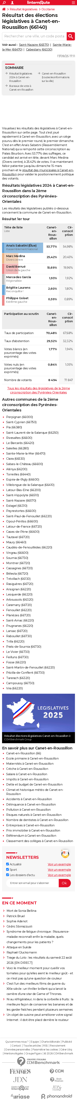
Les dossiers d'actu (22, 875)
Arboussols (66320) (19, 599)
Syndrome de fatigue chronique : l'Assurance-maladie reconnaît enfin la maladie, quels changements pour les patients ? (38, 937)
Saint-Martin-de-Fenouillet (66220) (30, 667)
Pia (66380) (14, 427)
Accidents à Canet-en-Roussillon (29, 799)
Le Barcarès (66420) (20, 443)
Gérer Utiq (66, 1049)
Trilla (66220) (15, 641)
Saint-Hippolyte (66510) (22, 495)
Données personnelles (17, 1049)
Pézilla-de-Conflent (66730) (25, 673)
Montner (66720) (18, 563)
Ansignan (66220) (18, 589)
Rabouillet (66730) (19, 636)
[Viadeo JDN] (57, 1088)
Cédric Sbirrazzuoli (19, 926)
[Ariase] (20, 1096)
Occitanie (48, 9)
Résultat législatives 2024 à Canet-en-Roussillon (20, 77)
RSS (45, 1045)
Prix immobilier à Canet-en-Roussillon (33, 830)
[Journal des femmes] (20, 1071)
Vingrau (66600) (17, 553)
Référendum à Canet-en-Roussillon (31, 836)
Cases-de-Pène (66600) (22, 532)
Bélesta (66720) (17, 573)
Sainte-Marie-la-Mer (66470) (25, 453)
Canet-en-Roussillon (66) (23, 753)
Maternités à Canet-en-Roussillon (29, 764)
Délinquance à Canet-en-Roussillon (31, 804)
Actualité (15, 864)
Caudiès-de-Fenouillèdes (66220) (29, 547)
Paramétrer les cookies (45, 1049)
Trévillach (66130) (18, 579)
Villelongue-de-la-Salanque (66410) (30, 485)
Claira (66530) (15, 459)
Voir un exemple (59, 864)
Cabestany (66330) (39, 49)
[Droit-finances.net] (57, 1079)
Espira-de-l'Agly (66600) (22, 479)
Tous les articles (32, 1045)
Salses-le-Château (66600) (24, 464)
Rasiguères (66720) (19, 584)
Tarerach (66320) (18, 678)
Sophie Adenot (17, 921)
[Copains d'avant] (20, 1088)
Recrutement (58, 1045)
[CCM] (57, 1071)
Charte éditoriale (50, 1041)
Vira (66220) (14, 688)
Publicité (67, 1041)
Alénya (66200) (16, 469)
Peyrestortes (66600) (21, 511)
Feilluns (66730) (17, 657)
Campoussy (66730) (20, 683)
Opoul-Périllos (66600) (22, 521)
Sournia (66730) (17, 558)
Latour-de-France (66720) (24, 526)
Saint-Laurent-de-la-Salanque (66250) (32, 433)
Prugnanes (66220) (19, 626)
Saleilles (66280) (17, 448)
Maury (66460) (16, 542)
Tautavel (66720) (17, 537)
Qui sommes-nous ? (17, 1041)
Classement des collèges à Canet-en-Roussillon (39, 841)
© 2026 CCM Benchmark (58, 1053)
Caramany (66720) (19, 605)
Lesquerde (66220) (19, 594)
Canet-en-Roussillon (54, 73)
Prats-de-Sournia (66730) (23, 647)
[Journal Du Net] (20, 1079)
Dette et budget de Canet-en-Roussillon (34, 784)
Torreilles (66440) (18, 474)
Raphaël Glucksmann (22, 952)
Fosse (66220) (16, 662)
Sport (13, 870)
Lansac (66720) (16, 631)
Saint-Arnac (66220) (20, 620)
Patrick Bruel (16, 916)
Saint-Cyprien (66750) (21, 422)
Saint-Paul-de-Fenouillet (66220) (29, 516)
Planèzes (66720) (18, 615)
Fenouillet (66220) (18, 610)
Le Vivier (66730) (18, 652)
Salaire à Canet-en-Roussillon (26, 774)
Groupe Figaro (33, 1053)
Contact (16, 1045)
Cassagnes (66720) (19, 568)
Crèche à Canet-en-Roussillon (27, 769)
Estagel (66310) (16, 506)
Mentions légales (13, 1053)
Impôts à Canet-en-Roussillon (27, 779)
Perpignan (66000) (19, 417)
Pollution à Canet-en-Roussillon (28, 810)
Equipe (35, 1041)
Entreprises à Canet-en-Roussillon (30, 825)
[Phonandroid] (57, 1096)
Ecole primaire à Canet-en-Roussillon (32, 758)
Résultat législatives (24, 9)
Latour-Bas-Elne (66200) (23, 490)
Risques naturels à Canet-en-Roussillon (33, 815)
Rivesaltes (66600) (19, 438)
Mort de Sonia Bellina (21, 911)
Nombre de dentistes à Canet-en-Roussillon (37, 820)
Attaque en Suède (19, 947)
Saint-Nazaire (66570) (34, 45)
